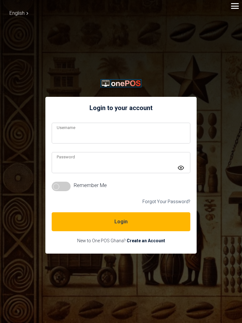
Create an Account (146, 240)
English (17, 13)
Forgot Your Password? (166, 201)
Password (66, 157)
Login (121, 222)
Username (66, 127)
